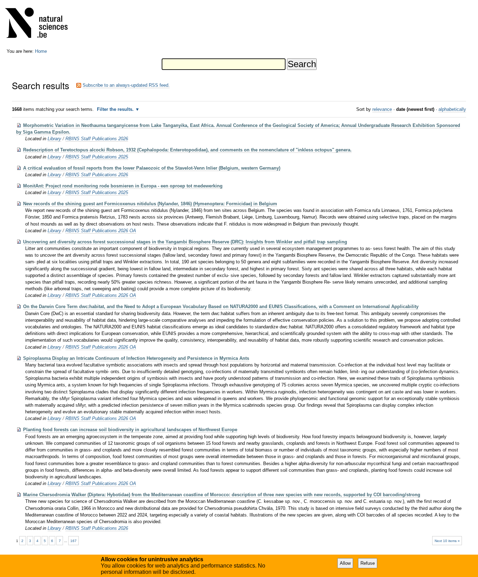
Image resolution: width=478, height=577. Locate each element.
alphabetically (452, 109)
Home (41, 51)
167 (73, 541)
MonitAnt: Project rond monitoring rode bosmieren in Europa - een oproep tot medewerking (123, 185)
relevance (382, 109)
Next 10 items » (447, 541)
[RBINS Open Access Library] (41, 24)
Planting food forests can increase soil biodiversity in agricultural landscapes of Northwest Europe (130, 429)
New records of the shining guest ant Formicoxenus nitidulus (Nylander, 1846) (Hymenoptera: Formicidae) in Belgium (150, 203)
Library (54, 138)
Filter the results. (116, 109)
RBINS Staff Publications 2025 (96, 156)
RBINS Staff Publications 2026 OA (100, 230)
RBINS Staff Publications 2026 (96, 138)
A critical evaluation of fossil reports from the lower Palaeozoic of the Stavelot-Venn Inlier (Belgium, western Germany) (151, 168)
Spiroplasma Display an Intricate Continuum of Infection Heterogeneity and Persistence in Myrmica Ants (136, 358)
